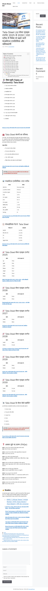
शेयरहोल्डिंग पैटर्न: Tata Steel (10, 60)
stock (19, 2)
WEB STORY (15, 6)
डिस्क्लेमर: (8, 73)
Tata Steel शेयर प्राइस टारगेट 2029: (11, 67)
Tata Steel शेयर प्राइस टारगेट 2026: (11, 63)
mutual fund (24, 2)
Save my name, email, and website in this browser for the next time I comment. (16, 577)
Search (37, 13)
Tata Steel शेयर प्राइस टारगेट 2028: (11, 66)
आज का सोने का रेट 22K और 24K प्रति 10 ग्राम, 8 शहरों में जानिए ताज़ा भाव (40, 59)
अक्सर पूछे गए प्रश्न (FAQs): (10, 72)
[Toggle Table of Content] (27, 54)
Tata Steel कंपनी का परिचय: (10, 57)
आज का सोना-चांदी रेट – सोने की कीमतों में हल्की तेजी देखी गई (40, 44)
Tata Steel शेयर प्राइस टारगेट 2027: (11, 64)
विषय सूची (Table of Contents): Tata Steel (13, 55)
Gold (30, 2)
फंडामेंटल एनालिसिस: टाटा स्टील (10, 58)
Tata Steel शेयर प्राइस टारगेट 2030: (12, 69)
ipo (34, 2)
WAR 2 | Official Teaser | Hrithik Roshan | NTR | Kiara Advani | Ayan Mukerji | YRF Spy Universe (18, 76)
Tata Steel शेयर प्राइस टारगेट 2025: (11, 61)
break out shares (40, 2)
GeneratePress (31, 589)
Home (14, 2)
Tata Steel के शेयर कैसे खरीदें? (10, 71)
